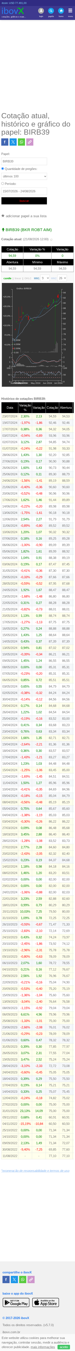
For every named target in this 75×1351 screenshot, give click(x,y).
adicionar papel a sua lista (25, 216)
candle (7, 278)
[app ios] (45, 1302)
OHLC (27, 278)
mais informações (43, 1347)
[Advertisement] (37, 65)
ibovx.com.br (11, 1332)
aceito (64, 1347)
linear (18, 278)
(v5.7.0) (48, 1325)
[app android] (16, 1302)
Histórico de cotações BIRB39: (23, 398)
